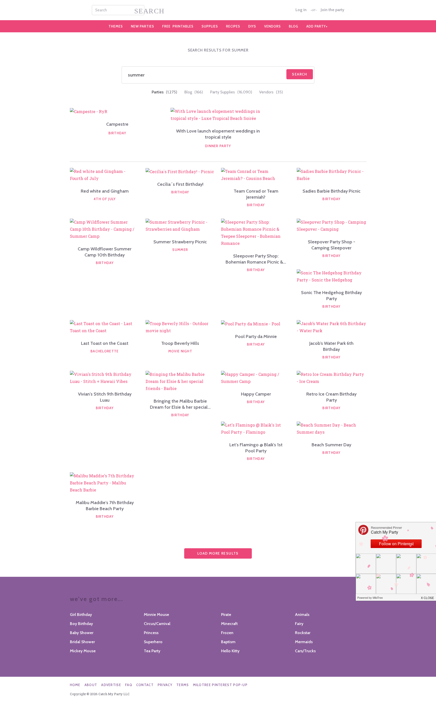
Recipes (233, 26)
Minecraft (229, 623)
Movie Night (180, 351)
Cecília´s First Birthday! (180, 184)
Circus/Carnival (157, 623)
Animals (302, 614)
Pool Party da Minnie (256, 336)
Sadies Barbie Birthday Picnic (332, 191)
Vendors (272, 26)
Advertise (111, 685)
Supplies (210, 26)
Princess (151, 632)
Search (299, 74)
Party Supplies (231, 92)
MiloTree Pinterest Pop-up (220, 685)
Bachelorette (105, 351)
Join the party (332, 10)
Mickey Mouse (83, 650)
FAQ (128, 685)
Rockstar (302, 632)
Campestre (117, 124)
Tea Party (152, 650)
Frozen (227, 632)
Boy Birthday (81, 623)
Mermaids (304, 641)
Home (75, 685)
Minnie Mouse (156, 614)
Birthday (117, 133)
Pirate (226, 614)
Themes (115, 26)
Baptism (228, 641)
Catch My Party (218, 10)
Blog (293, 26)
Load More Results (218, 553)
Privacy (165, 685)
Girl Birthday (81, 614)
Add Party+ (317, 26)
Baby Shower (81, 632)
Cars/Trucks (305, 650)
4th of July (105, 199)
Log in (301, 10)
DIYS (252, 26)
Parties (164, 92)
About (91, 685)
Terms (182, 685)
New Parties (142, 26)
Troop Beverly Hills (180, 343)
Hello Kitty (230, 650)
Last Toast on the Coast (104, 343)
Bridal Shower (82, 641)
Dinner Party (218, 146)
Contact (145, 685)
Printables (178, 26)
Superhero (153, 641)
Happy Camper (256, 394)
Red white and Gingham (105, 191)
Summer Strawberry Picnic (180, 242)
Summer (180, 250)
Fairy (299, 623)
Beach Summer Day (331, 445)
